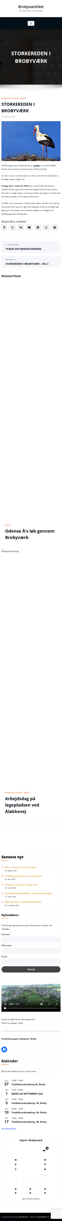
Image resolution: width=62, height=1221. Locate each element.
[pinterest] (37, 227)
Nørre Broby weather (31, 1198)
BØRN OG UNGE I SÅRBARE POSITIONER (23, 902)
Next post (9, 260)
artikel (37, 165)
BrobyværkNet (31, 6)
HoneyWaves (41, 1217)
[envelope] (29, 227)
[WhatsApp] (46, 227)
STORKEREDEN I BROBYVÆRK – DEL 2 (27, 263)
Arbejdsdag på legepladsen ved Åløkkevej (22, 805)
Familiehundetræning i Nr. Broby (29, 1103)
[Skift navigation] (31, 23)
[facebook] (4, 227)
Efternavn (6, 945)
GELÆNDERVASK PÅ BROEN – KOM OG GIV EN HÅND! (29, 893)
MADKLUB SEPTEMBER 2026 (27, 1093)
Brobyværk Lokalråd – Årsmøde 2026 (21, 884)
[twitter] (12, 227)
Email (4, 956)
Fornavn (5, 934)
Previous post (13, 245)
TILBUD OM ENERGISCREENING (23, 248)
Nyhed (23, 98)
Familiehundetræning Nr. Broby (28, 1084)
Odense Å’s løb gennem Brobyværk (20, 867)
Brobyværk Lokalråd (10, 98)
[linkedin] (21, 227)
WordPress (23, 1217)
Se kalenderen (8, 1128)
